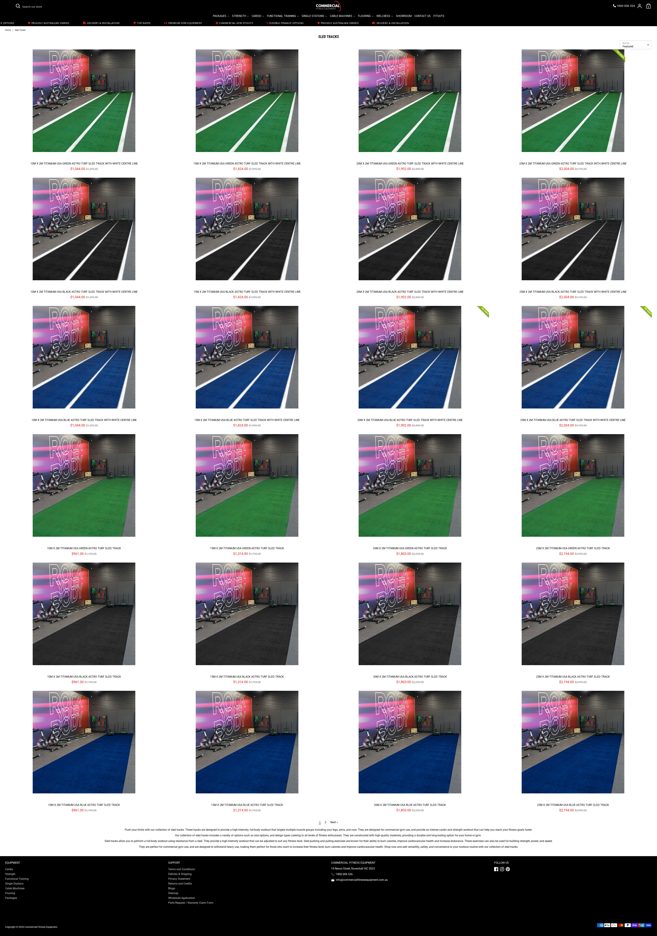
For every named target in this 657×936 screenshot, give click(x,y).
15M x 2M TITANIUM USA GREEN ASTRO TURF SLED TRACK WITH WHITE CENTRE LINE (247, 163)
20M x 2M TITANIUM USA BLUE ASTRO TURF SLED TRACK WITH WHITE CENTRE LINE (410, 420)
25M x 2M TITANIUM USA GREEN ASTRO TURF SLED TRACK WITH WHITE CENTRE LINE (573, 163)
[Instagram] (502, 869)
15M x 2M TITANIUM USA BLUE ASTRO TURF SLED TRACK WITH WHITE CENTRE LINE (247, 420)
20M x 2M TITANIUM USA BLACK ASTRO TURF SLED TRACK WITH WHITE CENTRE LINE (409, 291)
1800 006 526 (625, 6)
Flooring (10, 893)
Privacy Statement (179, 878)
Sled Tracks (20, 30)
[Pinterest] (508, 869)
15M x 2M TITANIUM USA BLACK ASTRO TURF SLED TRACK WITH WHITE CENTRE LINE (247, 291)
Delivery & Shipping (180, 874)
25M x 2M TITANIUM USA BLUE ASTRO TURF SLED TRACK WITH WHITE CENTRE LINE (573, 420)
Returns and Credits (180, 883)
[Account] (639, 6)
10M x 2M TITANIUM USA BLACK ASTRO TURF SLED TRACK (84, 676)
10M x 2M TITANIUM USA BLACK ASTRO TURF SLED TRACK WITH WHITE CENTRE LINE (84, 291)
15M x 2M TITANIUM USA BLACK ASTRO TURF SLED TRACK (247, 676)
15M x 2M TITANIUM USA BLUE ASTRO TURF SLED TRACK (247, 805)
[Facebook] (496, 869)
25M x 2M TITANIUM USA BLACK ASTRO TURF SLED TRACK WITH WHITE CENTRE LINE (573, 291)
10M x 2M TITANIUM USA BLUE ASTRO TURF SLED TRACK (84, 805)
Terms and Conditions (181, 869)
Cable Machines (14, 888)
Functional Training (17, 878)
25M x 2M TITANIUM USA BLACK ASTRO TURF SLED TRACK (573, 676)
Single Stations (14, 883)
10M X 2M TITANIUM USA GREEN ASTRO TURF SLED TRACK (84, 548)
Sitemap (173, 893)
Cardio (9, 869)
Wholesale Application (181, 898)
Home (8, 30)
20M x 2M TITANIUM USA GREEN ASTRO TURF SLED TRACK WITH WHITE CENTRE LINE (410, 163)
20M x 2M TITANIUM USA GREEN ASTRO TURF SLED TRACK (410, 548)
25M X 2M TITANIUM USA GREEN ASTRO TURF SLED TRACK (573, 548)
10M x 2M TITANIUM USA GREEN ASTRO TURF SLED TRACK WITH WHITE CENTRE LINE (84, 163)
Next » (334, 822)
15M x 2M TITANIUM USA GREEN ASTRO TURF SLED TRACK (247, 548)
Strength (10, 874)
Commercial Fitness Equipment (40, 927)
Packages (11, 898)
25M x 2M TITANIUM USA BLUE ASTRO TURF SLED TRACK (573, 805)
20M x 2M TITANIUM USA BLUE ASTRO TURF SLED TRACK (410, 805)
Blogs (171, 888)
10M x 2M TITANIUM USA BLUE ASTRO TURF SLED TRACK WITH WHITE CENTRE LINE (84, 420)
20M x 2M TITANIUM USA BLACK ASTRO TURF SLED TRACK (410, 676)
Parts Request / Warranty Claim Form (190, 902)
